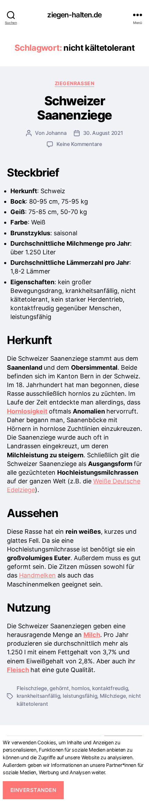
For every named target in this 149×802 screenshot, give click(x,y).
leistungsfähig (80, 696)
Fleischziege (32, 688)
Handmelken (37, 575)
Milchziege (113, 696)
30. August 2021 (103, 133)
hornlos (80, 688)
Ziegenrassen (74, 83)
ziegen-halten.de (74, 14)
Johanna (56, 133)
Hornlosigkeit (27, 411)
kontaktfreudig (110, 688)
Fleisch (18, 669)
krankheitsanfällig (38, 696)
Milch (92, 634)
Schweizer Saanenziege (74, 108)
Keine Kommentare (79, 144)
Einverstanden (33, 790)
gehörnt (59, 688)
